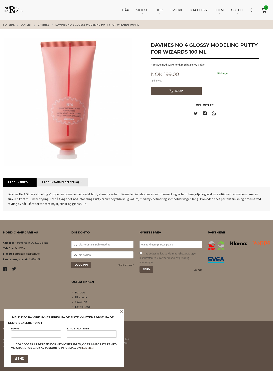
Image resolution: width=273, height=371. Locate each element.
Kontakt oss (82, 306)
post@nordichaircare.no (26, 253)
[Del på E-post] (213, 114)
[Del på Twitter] (195, 114)
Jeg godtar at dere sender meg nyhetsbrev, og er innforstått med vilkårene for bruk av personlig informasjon (167, 258)
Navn (15, 328)
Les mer (198, 269)
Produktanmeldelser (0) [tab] (60, 182)
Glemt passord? (126, 264)
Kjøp (179, 91)
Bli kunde (81, 297)
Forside (80, 292)
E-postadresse (78, 328)
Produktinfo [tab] (18, 182)
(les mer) (87, 347)
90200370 (20, 248)
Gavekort (81, 301)
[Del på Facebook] (204, 114)
